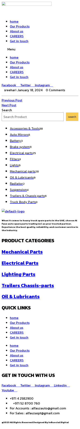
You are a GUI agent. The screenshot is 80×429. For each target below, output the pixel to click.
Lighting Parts (18, 274)
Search (7, 110)
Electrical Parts (20, 263)
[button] (40, 49)
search (72, 116)
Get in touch (19, 41)
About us (16, 31)
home (14, 21)
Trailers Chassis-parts (28, 285)
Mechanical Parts (22, 251)
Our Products (20, 26)
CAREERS (17, 36)
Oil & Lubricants (21, 296)
